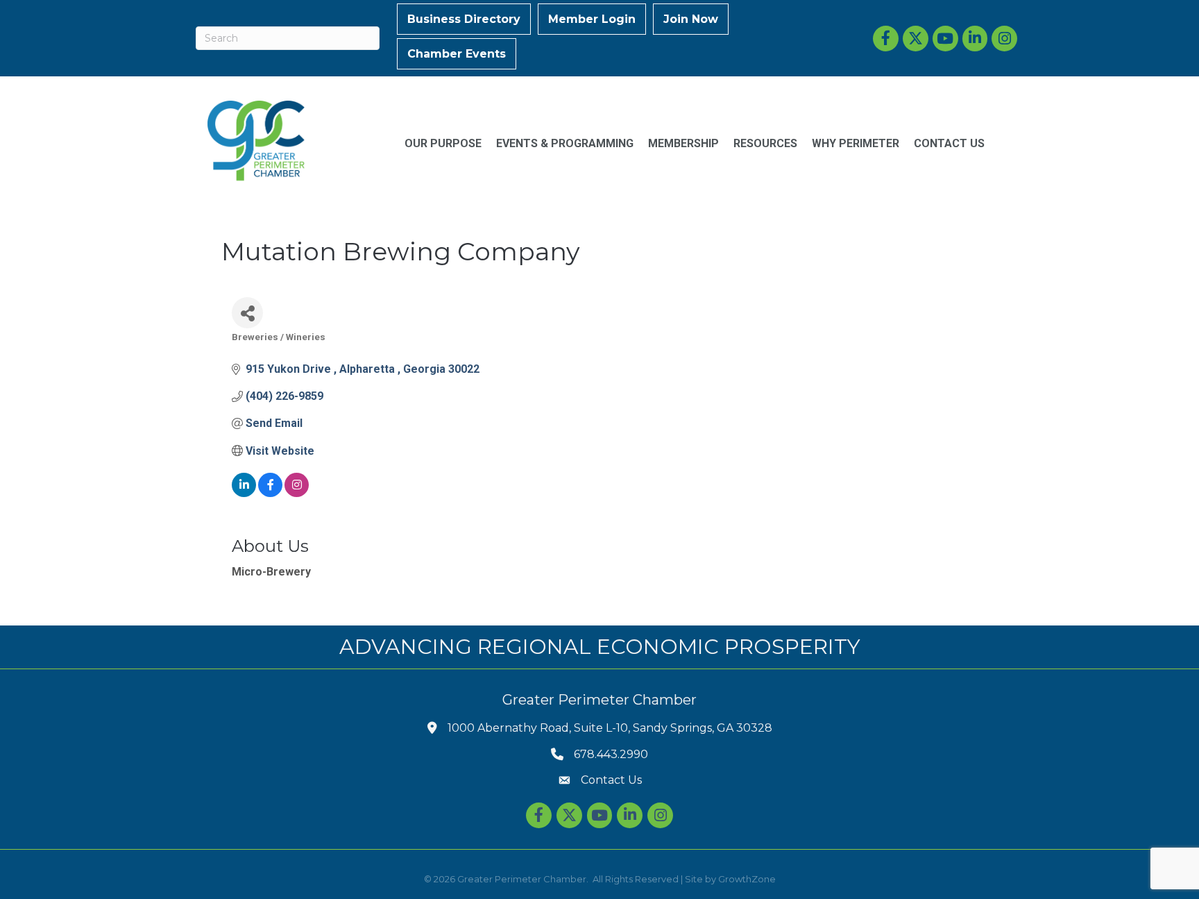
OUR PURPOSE (443, 143)
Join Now (690, 19)
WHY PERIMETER (855, 143)
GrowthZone (747, 878)
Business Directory (463, 19)
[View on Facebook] (270, 493)
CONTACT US (949, 143)
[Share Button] (247, 312)
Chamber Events (456, 53)
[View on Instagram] (296, 493)
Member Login (592, 19)
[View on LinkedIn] (244, 493)
